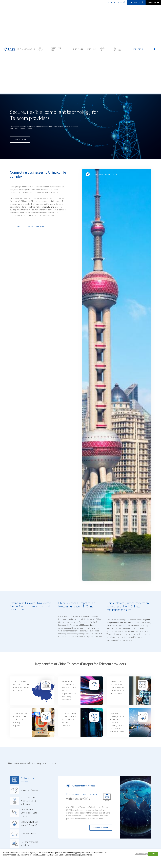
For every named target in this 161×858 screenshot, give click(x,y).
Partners (91, 49)
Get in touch (137, 49)
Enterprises (135, 2)
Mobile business (115, 2)
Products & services (56, 49)
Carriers (152, 2)
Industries (78, 49)
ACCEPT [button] (153, 854)
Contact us (20, 139)
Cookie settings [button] (141, 854)
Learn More (102, 49)
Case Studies (117, 49)
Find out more (100, 827)
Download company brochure (29, 227)
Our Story (40, 49)
